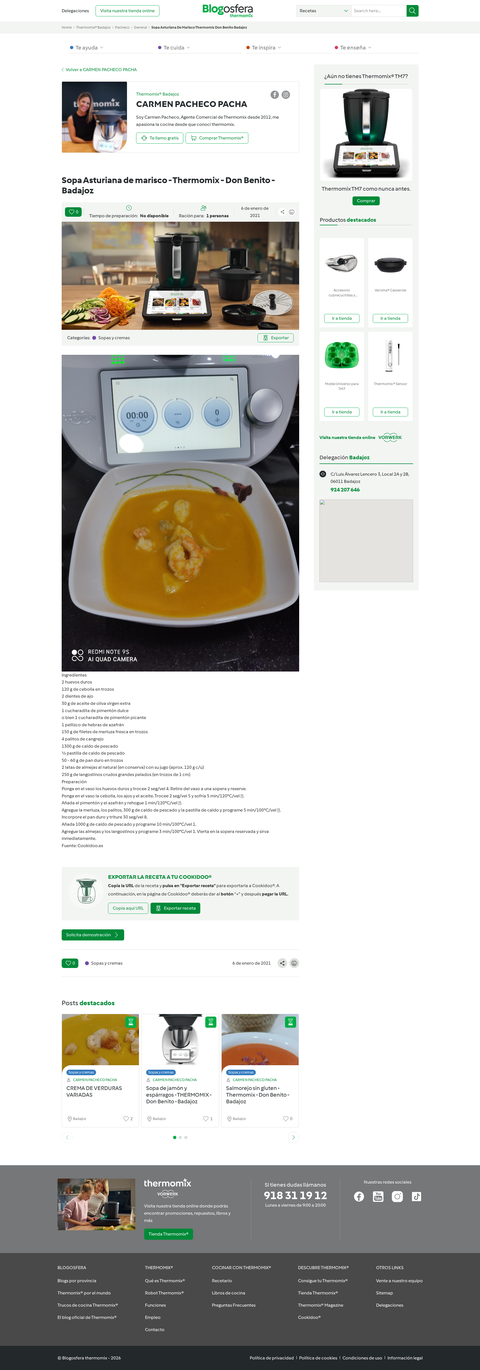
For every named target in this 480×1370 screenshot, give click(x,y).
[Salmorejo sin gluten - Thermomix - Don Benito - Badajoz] (260, 1046)
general (140, 27)
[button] (324, 11)
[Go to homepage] (228, 10)
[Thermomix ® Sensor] (390, 355)
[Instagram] (397, 1196)
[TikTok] (416, 1196)
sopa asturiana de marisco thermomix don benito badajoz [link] (199, 27)
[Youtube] (378, 1196)
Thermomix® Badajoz (93, 27)
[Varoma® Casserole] (390, 262)
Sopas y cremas (81, 1072)
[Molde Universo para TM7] (341, 355)
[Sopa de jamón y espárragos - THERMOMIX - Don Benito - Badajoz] (180, 1046)
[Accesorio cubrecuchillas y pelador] (341, 262)
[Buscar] (413, 11)
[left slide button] (67, 1137)
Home (67, 27)
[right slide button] (293, 1137)
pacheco (122, 27)
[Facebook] (359, 1196)
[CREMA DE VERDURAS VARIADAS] (100, 1046)
